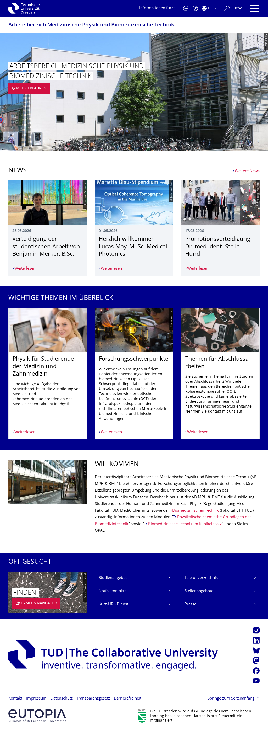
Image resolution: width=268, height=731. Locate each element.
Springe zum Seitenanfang (231, 699)
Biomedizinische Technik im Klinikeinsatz (185, 524)
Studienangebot (113, 578)
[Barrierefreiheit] (195, 8)
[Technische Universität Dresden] (24, 8)
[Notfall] (186, 8)
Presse (190, 604)
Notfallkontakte (112, 591)
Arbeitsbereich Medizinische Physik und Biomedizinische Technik (91, 25)
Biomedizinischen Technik (195, 511)
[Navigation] (255, 8)
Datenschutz (62, 699)
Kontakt (15, 699)
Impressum (36, 699)
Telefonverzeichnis (201, 578)
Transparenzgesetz (93, 699)
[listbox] (134, 373)
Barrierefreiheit (127, 699)
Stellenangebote (199, 591)
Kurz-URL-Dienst (113, 604)
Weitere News (247, 171)
